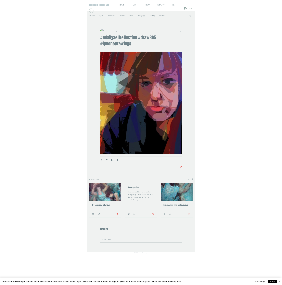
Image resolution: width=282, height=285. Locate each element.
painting (152, 16)
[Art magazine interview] (105, 192)
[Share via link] (117, 160)
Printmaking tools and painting (175, 205)
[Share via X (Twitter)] (107, 160)
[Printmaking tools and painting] (177, 192)
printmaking (111, 16)
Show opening (133, 187)
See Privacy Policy (174, 281)
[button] (190, 16)
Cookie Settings (259, 281)
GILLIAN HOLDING (99, 5)
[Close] (279, 281)
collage (131, 16)
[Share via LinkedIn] (112, 160)
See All (190, 179)
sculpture (162, 16)
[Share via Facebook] (101, 160)
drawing (122, 16)
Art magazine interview (101, 205)
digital (101, 16)
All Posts (92, 16)
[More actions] (180, 30)
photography (141, 16)
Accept (272, 281)
